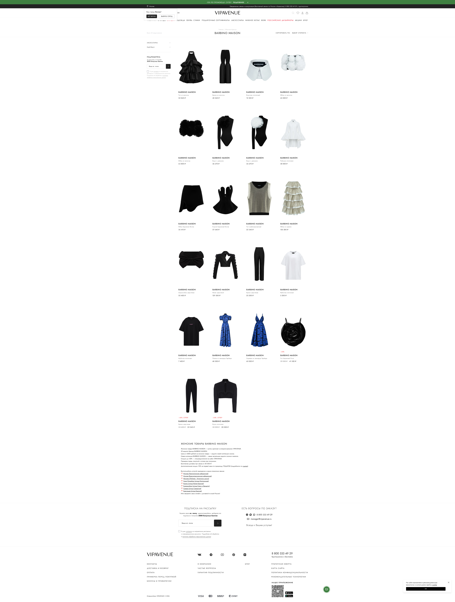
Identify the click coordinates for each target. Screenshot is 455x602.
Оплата (151, 572)
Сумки (196, 20)
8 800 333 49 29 (291, 6)
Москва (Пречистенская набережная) (195, 474)
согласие (156, 71)
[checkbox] (159, 74)
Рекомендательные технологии (288, 577)
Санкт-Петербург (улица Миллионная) (196, 481)
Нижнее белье (252, 20)
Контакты (152, 564)
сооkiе (434, 585)
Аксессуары (237, 20)
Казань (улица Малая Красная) (193, 483)
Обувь (189, 20)
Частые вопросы (207, 568)
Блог (305, 20)
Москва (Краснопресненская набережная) (197, 476)
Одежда (181, 20)
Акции (298, 20)
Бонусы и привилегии (159, 581)
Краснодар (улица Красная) (192, 491)
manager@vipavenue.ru (261, 519)
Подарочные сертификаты (216, 20)
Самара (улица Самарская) (192, 488)
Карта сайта (277, 568)
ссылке (245, 466)
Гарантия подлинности (211, 572)
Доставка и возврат (158, 568)
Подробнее (238, 2)
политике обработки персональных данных (157, 76)
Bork (263, 20)
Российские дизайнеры (280, 20)
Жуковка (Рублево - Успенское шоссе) (196, 478)
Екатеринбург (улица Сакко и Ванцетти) (196, 486)
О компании (204, 564)
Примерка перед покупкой (161, 577)
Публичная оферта (281, 564)
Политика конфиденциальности (289, 572)
